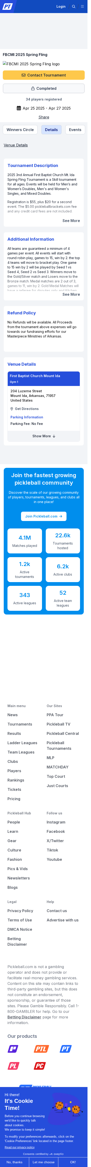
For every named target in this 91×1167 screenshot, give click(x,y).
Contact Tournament (46, 75)
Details (51, 129)
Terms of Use (19, 920)
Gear (12, 840)
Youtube (54, 859)
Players (14, 770)
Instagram (56, 822)
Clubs (12, 761)
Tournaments (19, 724)
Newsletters (18, 878)
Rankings (15, 780)
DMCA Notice (19, 929)
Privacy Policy (20, 910)
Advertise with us (63, 920)
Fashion (14, 859)
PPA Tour (55, 714)
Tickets (14, 789)
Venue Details (16, 145)
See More (71, 220)
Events (75, 129)
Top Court (56, 776)
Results (14, 733)
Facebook (56, 831)
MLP (50, 757)
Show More (42, 436)
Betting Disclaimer (24, 1017)
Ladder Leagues (22, 742)
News (12, 714)
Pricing (13, 798)
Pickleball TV (58, 724)
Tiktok (52, 850)
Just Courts (57, 785)
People (13, 822)
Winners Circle (20, 129)
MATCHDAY (58, 767)
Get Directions (27, 409)
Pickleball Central (63, 733)
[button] (73, 6)
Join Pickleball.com (41, 516)
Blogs (12, 887)
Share (43, 117)
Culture (14, 850)
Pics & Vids (17, 868)
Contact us (57, 910)
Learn (12, 831)
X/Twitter (55, 840)
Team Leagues (21, 752)
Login (61, 6)
